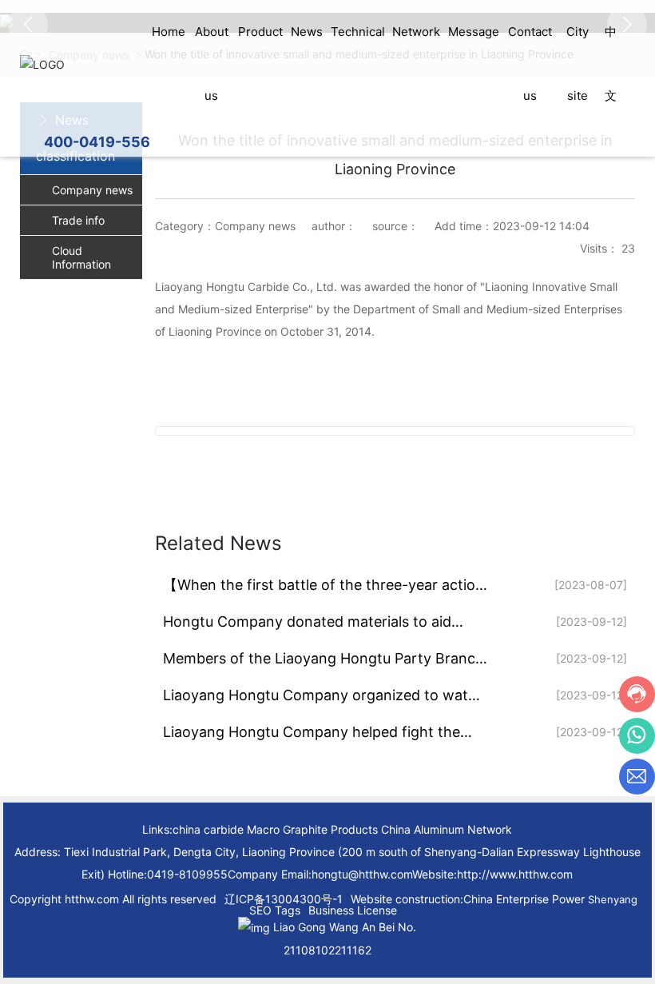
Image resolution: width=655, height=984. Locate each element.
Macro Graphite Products (312, 829)
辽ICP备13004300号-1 (283, 899)
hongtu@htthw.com (362, 874)
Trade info (78, 220)
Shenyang (612, 899)
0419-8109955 (187, 874)
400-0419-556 (97, 141)
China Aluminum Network (446, 829)
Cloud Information (81, 257)
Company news (92, 190)
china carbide (208, 829)
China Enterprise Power (524, 899)
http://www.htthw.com (515, 874)
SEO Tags (274, 910)
